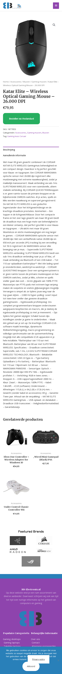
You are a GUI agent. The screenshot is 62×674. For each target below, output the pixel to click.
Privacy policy (38, 659)
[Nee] (58, 660)
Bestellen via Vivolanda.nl (21, 118)
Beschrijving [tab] (9, 149)
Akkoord (31, 666)
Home (6, 81)
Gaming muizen (38, 81)
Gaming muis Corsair (16, 136)
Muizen (26, 81)
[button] (54, 25)
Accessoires (15, 81)
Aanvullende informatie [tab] (14, 155)
